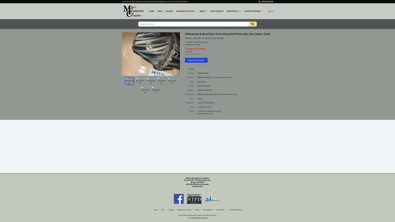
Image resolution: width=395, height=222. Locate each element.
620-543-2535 (267, 1)
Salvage (169, 11)
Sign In (270, 11)
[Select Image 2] (140, 81)
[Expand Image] (176, 72)
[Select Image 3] (150, 81)
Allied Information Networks (199, 218)
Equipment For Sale (184, 210)
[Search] (253, 24)
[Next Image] (176, 54)
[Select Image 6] (145, 90)
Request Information (196, 60)
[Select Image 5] (172, 81)
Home (151, 11)
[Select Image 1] (129, 81)
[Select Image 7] (156, 90)
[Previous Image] (125, 54)
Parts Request (217, 11)
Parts (159, 11)
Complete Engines (252, 11)
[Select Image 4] (161, 81)
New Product (220, 210)
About (197, 210)
